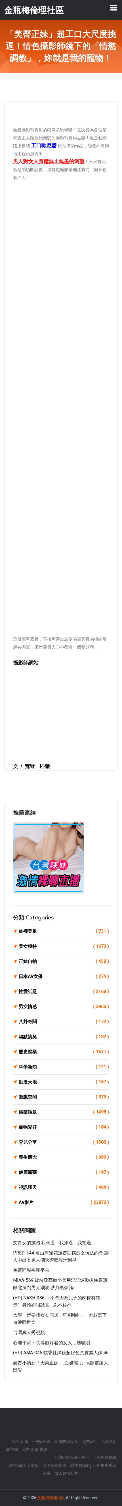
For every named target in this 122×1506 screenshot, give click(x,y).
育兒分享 (64, 1142)
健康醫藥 (64, 1172)
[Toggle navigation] (114, 8)
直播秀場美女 (66, 1441)
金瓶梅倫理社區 (51, 1497)
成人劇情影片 (66, 1473)
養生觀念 (64, 1157)
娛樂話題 (64, 1112)
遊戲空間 (64, 1097)
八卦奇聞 (64, 1021)
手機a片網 (41, 1441)
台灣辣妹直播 (54, 1465)
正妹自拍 (64, 961)
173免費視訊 (105, 1457)
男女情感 (64, 1006)
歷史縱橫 (64, 1051)
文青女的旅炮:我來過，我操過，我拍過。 (54, 1242)
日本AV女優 (64, 976)
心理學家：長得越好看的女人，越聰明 (51, 1342)
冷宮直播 (20, 1441)
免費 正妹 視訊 (34, 1449)
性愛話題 (64, 991)
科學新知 (64, 1066)
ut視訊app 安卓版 (23, 1465)
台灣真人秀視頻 (29, 1332)
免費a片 (89, 1441)
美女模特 (64, 946)
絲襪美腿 (64, 931)
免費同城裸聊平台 (31, 1270)
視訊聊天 (64, 1187)
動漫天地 (64, 1082)
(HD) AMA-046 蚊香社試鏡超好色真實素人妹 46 (61, 1352)
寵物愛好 (64, 1127)
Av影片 (64, 1202)
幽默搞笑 (64, 1036)
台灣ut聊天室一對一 (72, 1457)
